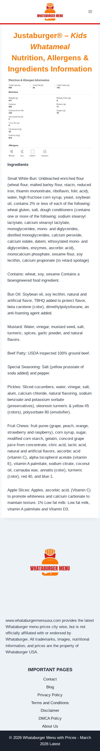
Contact (50, 679)
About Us (50, 726)
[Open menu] (90, 11)
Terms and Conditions (50, 703)
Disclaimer (50, 710)
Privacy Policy (50, 695)
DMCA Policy (50, 718)
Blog (50, 687)
